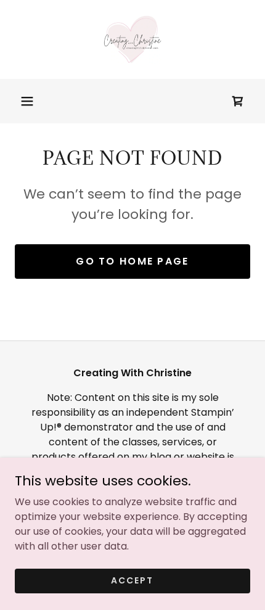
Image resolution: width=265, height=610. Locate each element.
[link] (132, 39)
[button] (27, 101)
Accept (132, 580)
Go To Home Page (132, 261)
